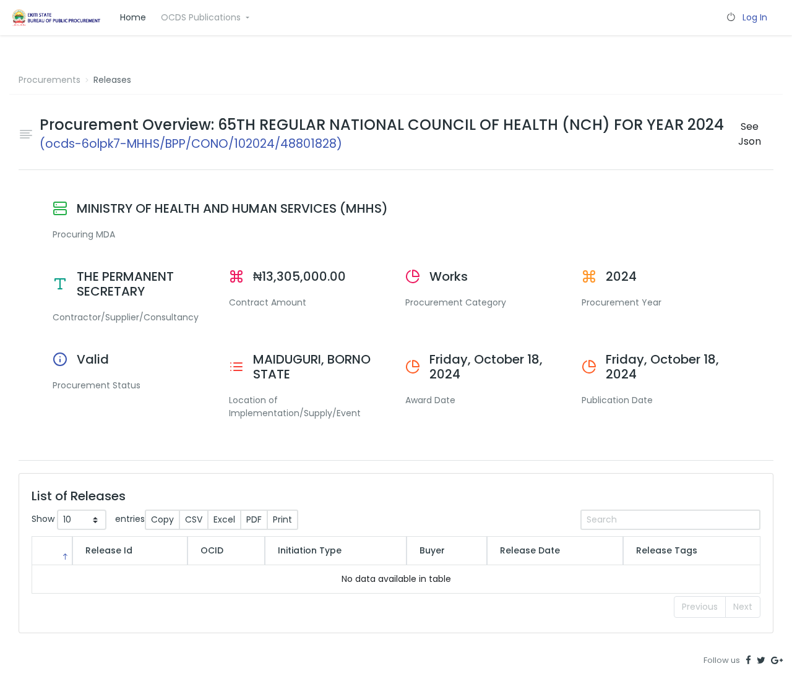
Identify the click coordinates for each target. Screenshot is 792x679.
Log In (754, 17)
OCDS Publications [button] (202, 17)
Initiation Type (310, 550)
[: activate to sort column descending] (52, 550)
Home (133, 17)
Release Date (530, 550)
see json (749, 133)
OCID (211, 550)
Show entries (88, 519)
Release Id (108, 550)
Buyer (432, 550)
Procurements (49, 80)
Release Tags (666, 550)
